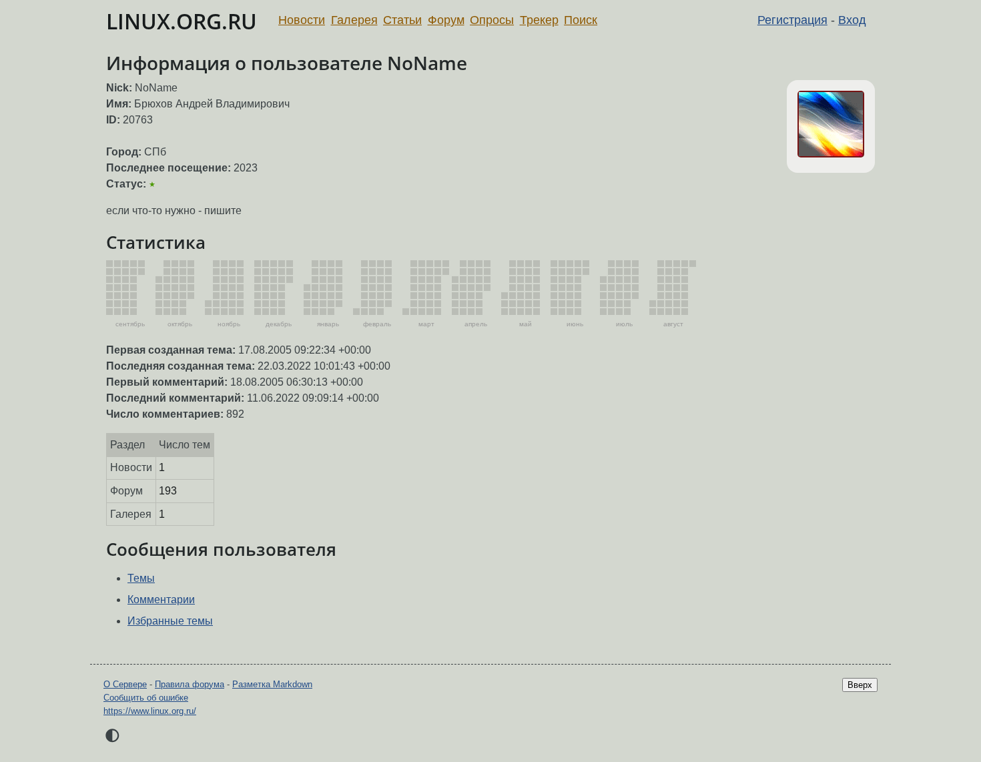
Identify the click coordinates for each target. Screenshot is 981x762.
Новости (301, 20)
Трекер (539, 20)
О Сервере (125, 684)
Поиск (580, 20)
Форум (446, 20)
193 (168, 490)
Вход (852, 20)
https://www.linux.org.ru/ (149, 711)
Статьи (402, 20)
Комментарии (161, 599)
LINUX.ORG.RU (181, 21)
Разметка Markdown (272, 684)
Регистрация (792, 20)
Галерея (354, 20)
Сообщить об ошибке (145, 698)
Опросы (492, 20)
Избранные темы (170, 621)
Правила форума (189, 684)
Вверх (860, 685)
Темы (141, 578)
